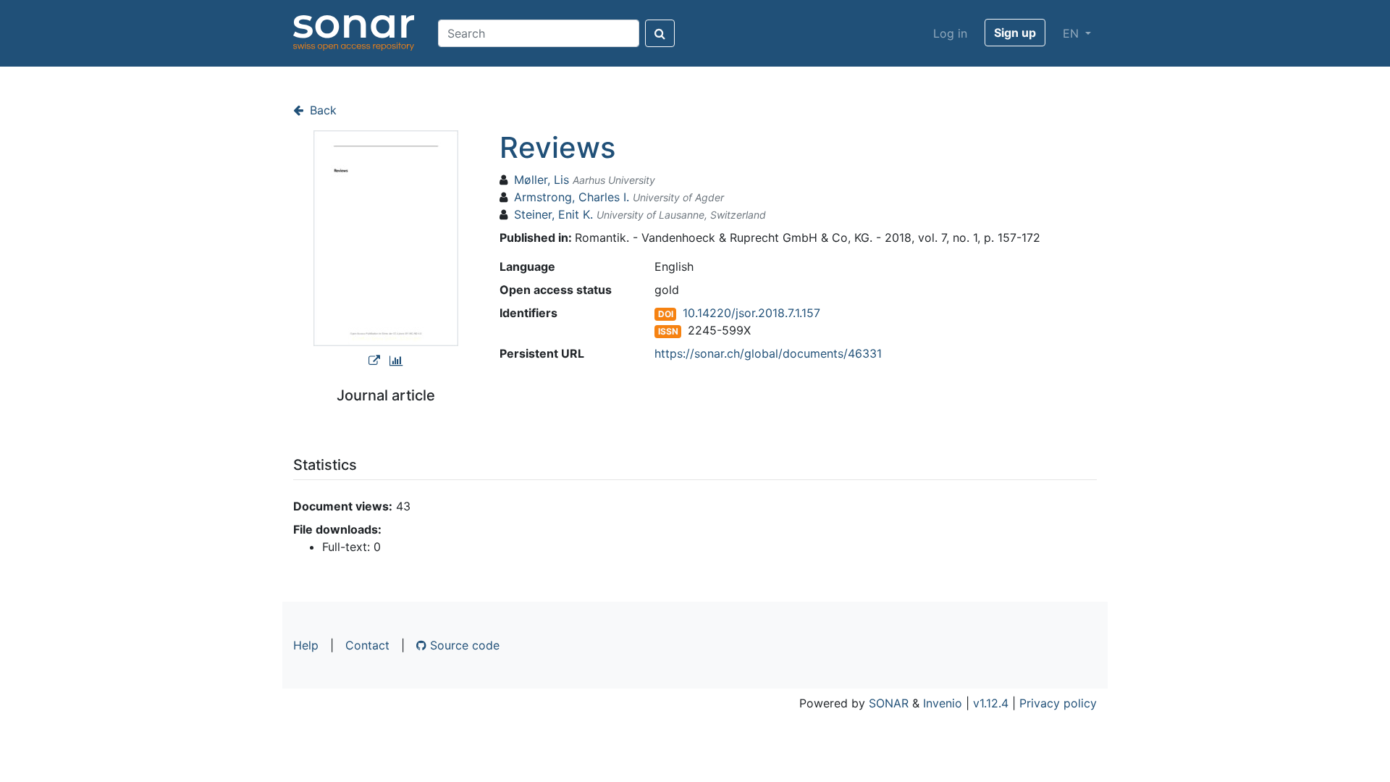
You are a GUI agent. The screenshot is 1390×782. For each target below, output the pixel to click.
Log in (950, 33)
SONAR (889, 703)
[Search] (660, 33)
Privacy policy (1058, 703)
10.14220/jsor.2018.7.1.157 (751, 313)
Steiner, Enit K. (553, 214)
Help (306, 645)
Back (321, 110)
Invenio (942, 703)
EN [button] (1072, 33)
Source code (463, 645)
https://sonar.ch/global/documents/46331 (768, 353)
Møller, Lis (541, 179)
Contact (367, 645)
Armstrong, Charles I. (571, 197)
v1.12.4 (990, 703)
